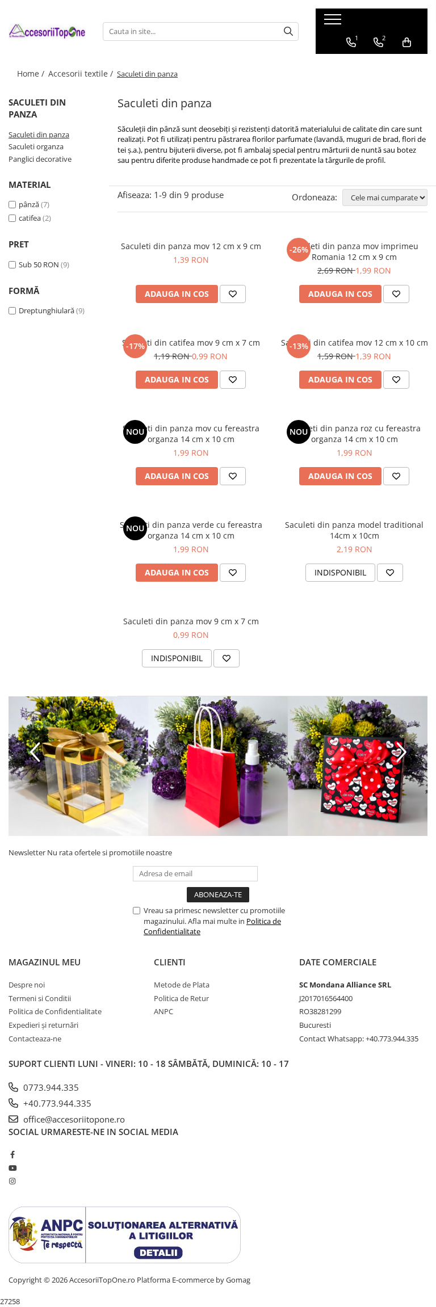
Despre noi (27, 985)
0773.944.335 (50, 1087)
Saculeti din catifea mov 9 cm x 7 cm (191, 342)
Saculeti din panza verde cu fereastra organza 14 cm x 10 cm (191, 530)
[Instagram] (12, 1181)
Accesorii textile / (81, 73)
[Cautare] (288, 31)
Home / (32, 73)
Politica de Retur (181, 998)
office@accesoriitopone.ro (73, 1119)
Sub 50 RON (39, 264)
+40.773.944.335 (56, 1103)
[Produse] (334, 22)
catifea (30, 218)
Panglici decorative (40, 159)
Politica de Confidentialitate (55, 1011)
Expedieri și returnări (43, 1025)
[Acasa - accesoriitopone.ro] (47, 31)
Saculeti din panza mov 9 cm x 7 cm (191, 621)
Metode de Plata (181, 985)
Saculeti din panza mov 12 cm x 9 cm (191, 246)
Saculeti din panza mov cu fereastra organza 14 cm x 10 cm (191, 433)
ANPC (163, 1011)
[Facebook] (12, 1154)
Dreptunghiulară (46, 310)
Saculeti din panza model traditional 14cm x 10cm (354, 530)
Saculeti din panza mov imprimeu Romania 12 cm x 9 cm (354, 251)
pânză (29, 204)
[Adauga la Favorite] (233, 294)
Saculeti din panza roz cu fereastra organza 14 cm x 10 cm (354, 433)
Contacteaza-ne (35, 1038)
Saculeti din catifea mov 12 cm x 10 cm (354, 342)
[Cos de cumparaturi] (407, 42)
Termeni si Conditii (40, 998)
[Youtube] (12, 1168)
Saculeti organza (36, 146)
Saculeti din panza (39, 134)
